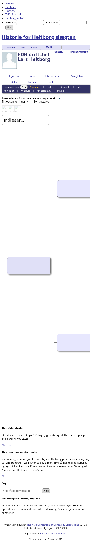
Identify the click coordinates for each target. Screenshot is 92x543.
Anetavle (25, 90)
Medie (49, 47)
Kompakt (65, 86)
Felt (79, 86)
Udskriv (58, 51)
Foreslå (50, 82)
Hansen (10, 11)
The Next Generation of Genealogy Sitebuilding (53, 524)
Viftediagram (44, 90)
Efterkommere (53, 76)
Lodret (50, 86)
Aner (33, 76)
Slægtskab (77, 76)
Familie (32, 82)
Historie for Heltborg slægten (39, 36)
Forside (9, 3)
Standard (35, 86)
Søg (23, 47)
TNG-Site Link (13, 14)
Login (34, 47)
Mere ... (6, 445)
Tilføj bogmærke (78, 51)
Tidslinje (14, 82)
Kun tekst (9, 90)
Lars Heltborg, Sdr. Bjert (53, 533)
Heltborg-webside (16, 18)
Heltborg (10, 7)
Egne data (15, 76)
